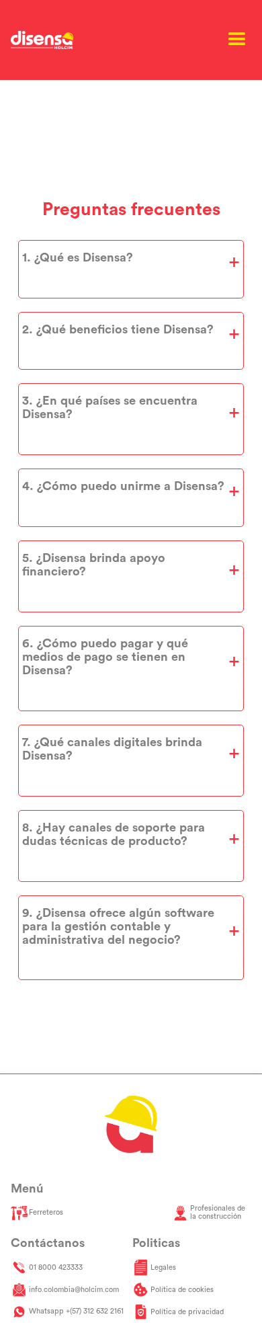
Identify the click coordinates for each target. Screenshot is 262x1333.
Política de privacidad (187, 1312)
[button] (237, 39)
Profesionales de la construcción (217, 1212)
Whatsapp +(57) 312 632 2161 (76, 1311)
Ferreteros (46, 1212)
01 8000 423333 (56, 1267)
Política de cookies (182, 1289)
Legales (163, 1267)
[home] (42, 40)
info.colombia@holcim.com (74, 1289)
